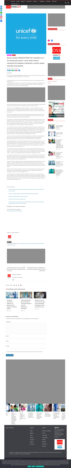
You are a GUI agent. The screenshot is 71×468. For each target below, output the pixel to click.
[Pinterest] (1, 17)
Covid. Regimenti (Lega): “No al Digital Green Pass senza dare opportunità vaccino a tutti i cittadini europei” (36, 269)
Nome (7, 336)
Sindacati (23, 1)
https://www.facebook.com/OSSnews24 (14, 210)
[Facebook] (1, 6)
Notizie (31, 430)
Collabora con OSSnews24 (52, 81)
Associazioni (28, 1)
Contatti (49, 83)
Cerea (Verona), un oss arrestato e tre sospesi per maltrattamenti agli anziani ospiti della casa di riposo (56, 416)
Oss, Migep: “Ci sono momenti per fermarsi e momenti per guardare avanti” (59, 156)
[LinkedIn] (1, 8)
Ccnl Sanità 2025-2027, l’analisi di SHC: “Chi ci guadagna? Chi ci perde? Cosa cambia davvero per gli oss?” (64, 416)
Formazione (42, 1)
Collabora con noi (15, 3)
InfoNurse (48, 1)
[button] (37, 1)
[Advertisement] (46, 6)
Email (7, 341)
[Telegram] (1, 11)
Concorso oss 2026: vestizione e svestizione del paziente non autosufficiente (23, 193)
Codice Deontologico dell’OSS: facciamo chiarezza (17, 196)
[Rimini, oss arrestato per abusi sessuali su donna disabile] (51, 173)
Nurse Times (54, 1)
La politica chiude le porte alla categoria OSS (17, 199)
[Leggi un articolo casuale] (68, 2)
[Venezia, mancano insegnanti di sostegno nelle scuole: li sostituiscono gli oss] (51, 146)
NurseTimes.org (34, 452)
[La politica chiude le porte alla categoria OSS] (51, 126)
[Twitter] (1, 15)
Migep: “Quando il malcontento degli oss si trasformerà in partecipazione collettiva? (60, 165)
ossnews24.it (11, 452)
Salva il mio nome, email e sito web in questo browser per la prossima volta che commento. (25, 351)
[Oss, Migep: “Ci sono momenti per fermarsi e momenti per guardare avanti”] (51, 155)
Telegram (43, 441)
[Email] (1, 19)
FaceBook (44, 439)
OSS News (13, 1)
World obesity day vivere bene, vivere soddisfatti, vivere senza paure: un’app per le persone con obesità (16, 269)
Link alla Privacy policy (39, 466)
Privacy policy (44, 435)
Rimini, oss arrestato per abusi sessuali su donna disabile (59, 173)
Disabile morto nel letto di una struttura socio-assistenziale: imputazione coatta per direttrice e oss (40, 304)
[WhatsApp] (1, 13)
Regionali (35, 1)
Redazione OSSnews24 (15, 68)
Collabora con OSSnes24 (46, 430)
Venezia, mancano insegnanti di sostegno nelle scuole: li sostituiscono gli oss (59, 147)
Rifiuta (33, 466)
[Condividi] (1, 21)
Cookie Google (44, 437)
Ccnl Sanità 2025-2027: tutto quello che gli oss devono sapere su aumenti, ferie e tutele (47, 415)
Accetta (29, 466)
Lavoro (17, 1)
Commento (8, 321)
